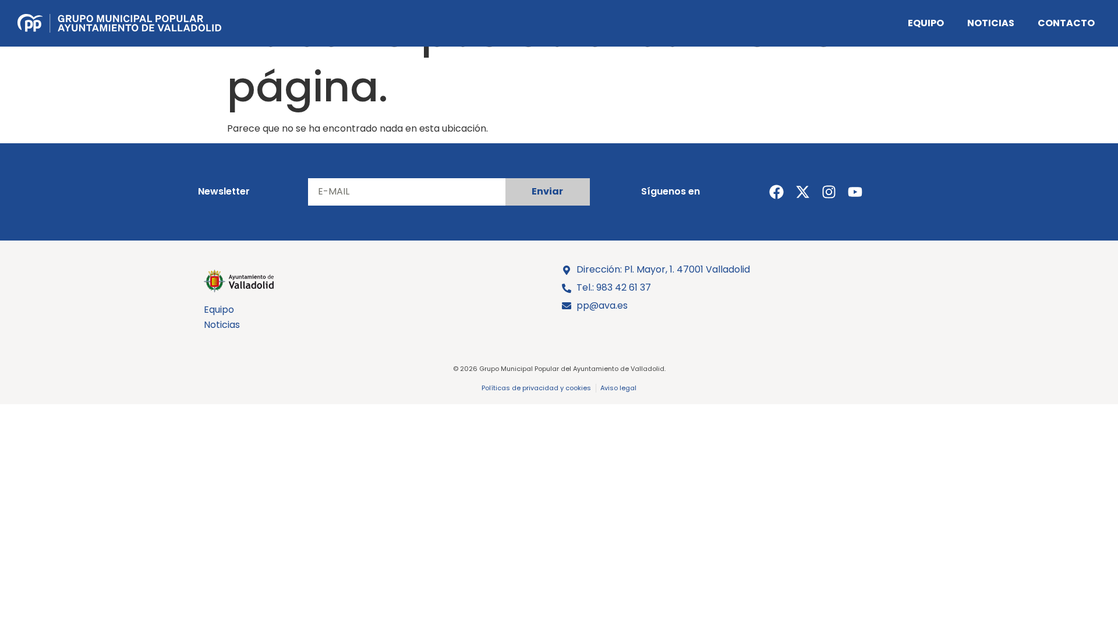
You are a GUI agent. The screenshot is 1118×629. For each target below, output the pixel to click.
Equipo (926, 23)
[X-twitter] (802, 192)
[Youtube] (855, 192)
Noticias (990, 23)
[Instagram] (829, 192)
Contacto (1066, 23)
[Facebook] (776, 192)
